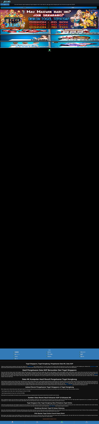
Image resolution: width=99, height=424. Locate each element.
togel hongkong (69, 384)
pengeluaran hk (30, 366)
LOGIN (73, 7)
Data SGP (96, 374)
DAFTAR (24, 7)
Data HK (66, 383)
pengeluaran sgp (93, 366)
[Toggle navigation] (1, 1)
